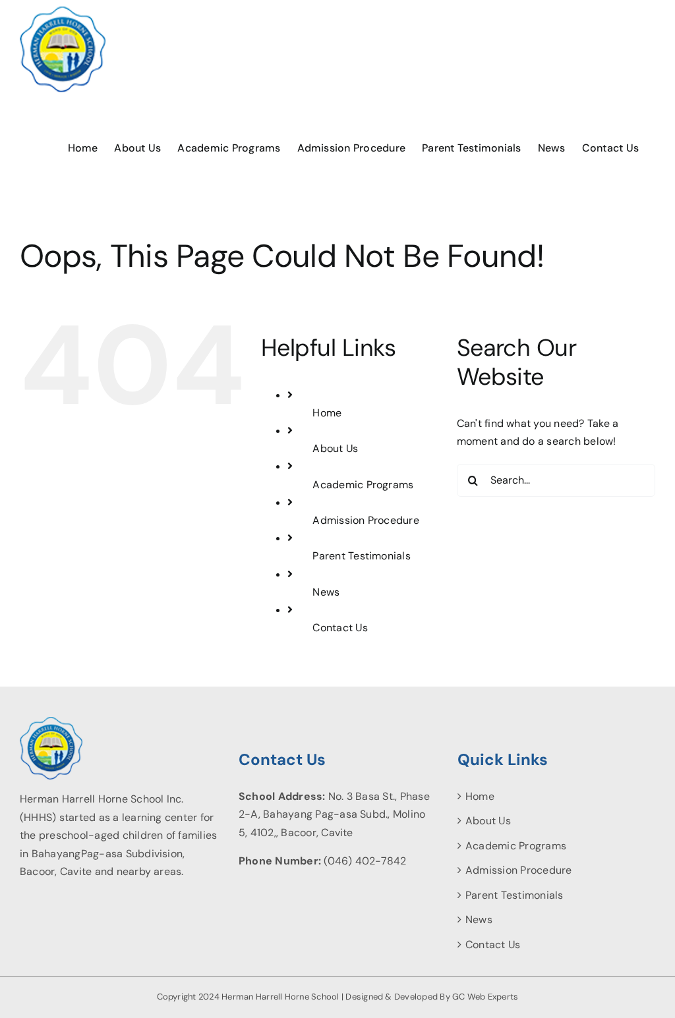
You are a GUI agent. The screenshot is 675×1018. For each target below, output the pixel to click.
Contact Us (339, 628)
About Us (335, 448)
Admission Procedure (365, 520)
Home (326, 413)
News (325, 592)
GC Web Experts (485, 996)
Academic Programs (362, 485)
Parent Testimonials (361, 556)
